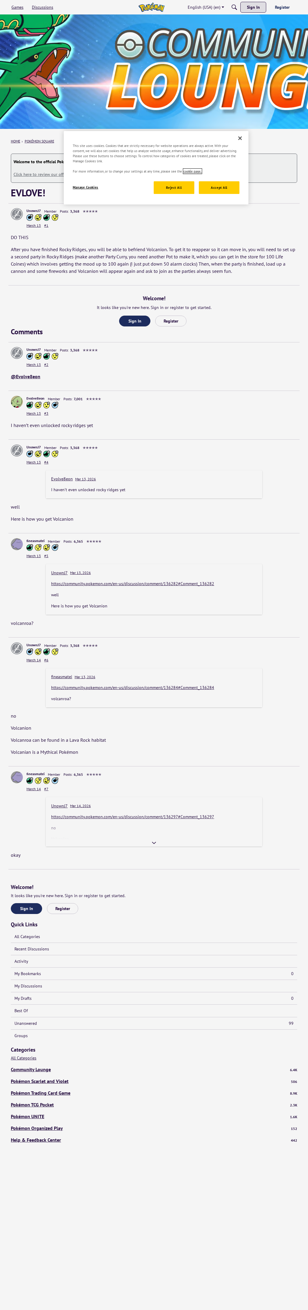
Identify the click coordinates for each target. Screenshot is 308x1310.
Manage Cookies (85, 187)
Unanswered (154, 1023)
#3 (46, 413)
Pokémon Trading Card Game (154, 1093)
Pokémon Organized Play (154, 1128)
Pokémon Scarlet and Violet (154, 1081)
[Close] (240, 138)
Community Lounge (154, 1069)
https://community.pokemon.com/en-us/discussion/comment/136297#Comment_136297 (132, 816)
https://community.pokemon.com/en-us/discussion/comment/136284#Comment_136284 (132, 687)
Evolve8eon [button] (35, 398)
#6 (46, 660)
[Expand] (154, 843)
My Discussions (28, 986)
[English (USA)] (151, 7)
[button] (17, 214)
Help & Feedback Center (154, 1140)
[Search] (234, 7)
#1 (46, 225)
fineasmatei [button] (35, 540)
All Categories (27, 936)
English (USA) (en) (204, 7)
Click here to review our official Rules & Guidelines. (61, 174)
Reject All (174, 187)
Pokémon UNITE (154, 1116)
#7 (46, 789)
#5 (46, 556)
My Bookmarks (154, 973)
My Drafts (154, 998)
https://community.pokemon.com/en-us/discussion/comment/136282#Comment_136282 (132, 583)
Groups (21, 1035)
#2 (46, 364)
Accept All (219, 187)
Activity (21, 961)
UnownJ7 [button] (33, 210)
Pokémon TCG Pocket (154, 1105)
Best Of (21, 1010)
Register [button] (171, 321)
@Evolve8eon (25, 376)
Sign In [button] (134, 321)
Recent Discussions (31, 949)
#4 (46, 462)
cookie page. (192, 171)
